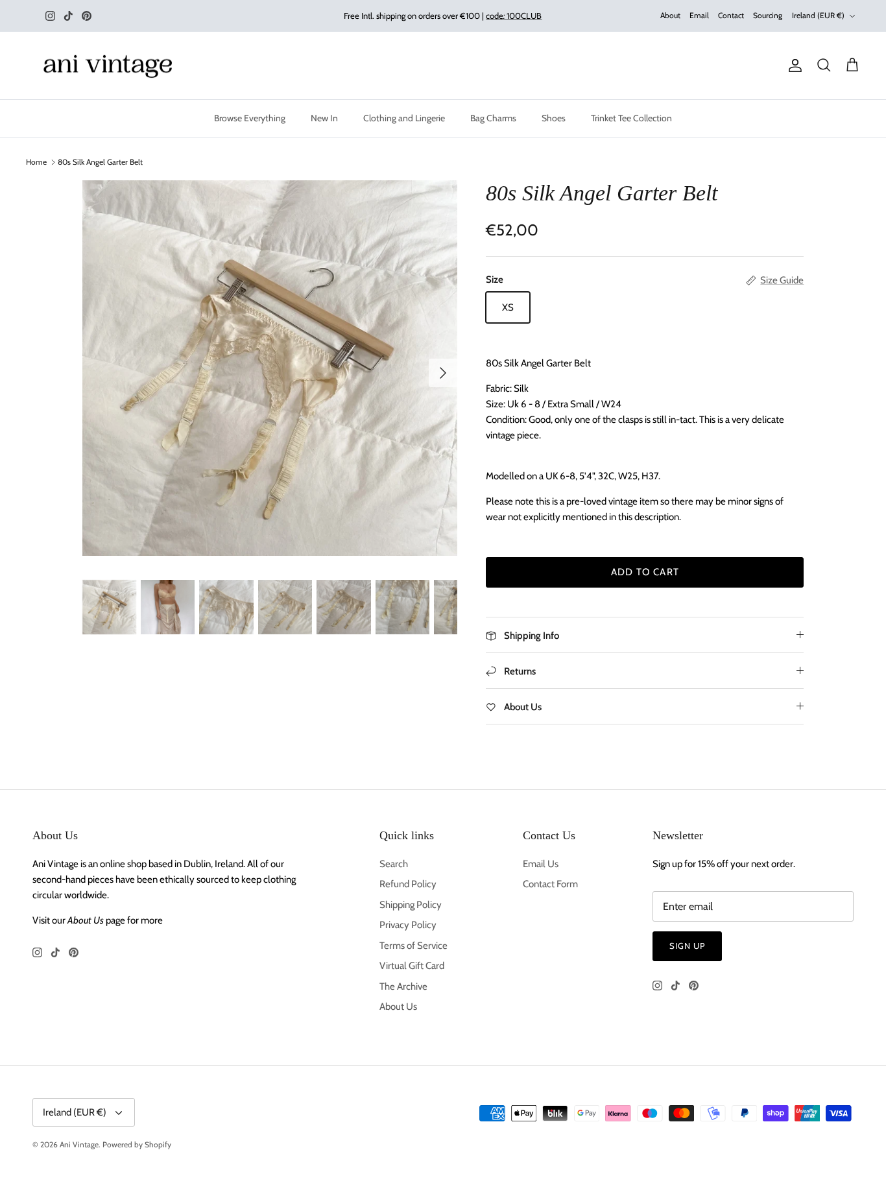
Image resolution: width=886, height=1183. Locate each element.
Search (393, 864)
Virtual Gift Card (411, 966)
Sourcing (767, 15)
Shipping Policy (410, 905)
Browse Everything (249, 118)
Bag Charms (493, 118)
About (670, 15)
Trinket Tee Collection (631, 118)
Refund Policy (408, 884)
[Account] (792, 65)
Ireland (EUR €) (818, 15)
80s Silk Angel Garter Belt (100, 162)
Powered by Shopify (136, 1144)
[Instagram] (50, 16)
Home (36, 162)
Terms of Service (413, 945)
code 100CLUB (514, 15)
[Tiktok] (68, 16)
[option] (270, 368)
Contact (731, 15)
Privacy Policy (408, 925)
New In (324, 118)
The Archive (403, 986)
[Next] (443, 373)
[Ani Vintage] (110, 65)
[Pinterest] (86, 16)
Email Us (540, 864)
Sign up (687, 945)
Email (699, 15)
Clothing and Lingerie (404, 118)
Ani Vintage (79, 1144)
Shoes (554, 118)
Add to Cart (645, 572)
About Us (398, 1006)
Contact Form (550, 884)
